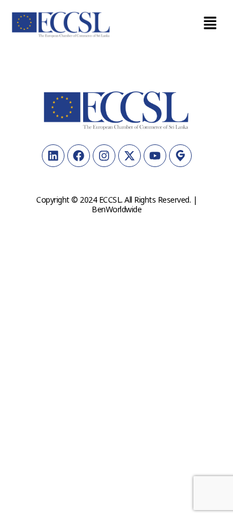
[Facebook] (78, 155)
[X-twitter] (129, 155)
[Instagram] (104, 155)
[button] (210, 23)
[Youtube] (155, 155)
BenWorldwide (116, 209)
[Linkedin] (53, 155)
